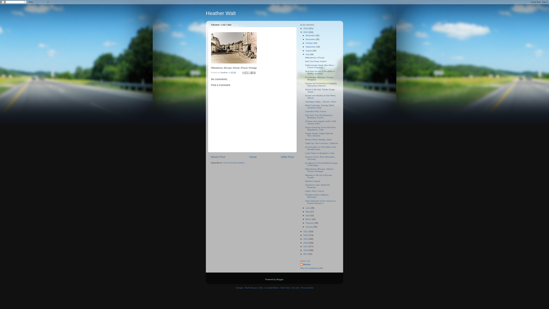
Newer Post (218, 156)
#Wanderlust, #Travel (314, 58)
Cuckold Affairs (272, 288)
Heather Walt (221, 13)
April (308, 215)
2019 (306, 239)
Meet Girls (285, 288)
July (308, 54)
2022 (306, 32)
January (310, 227)
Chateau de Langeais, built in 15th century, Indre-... (320, 122)
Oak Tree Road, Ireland (315, 61)
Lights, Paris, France (314, 191)
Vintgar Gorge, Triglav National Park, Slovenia (319, 134)
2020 (306, 235)
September (311, 47)
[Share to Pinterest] (254, 72)
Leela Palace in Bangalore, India (319, 153)
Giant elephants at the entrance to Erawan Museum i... (320, 202)
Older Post (287, 156)
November (311, 39)
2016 (306, 250)
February (310, 223)
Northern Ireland (312, 181)
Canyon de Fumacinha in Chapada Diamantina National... (321, 84)
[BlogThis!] (246, 72)
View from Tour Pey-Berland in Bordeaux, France (319, 116)
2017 (306, 247)
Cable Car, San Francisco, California (321, 143)
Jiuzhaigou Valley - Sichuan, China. (321, 102)
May (308, 212)
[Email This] (243, 72)
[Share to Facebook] (251, 72)
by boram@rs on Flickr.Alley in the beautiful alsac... (320, 148)
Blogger (280, 279)
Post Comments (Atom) (233, 163)
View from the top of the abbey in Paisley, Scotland (320, 72)
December (311, 35)
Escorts (295, 288)
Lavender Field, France (315, 111)
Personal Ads (307, 288)
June (308, 208)
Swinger (239, 288)
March (309, 219)
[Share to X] (249, 72)
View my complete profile (311, 268)
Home (253, 156)
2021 (306, 231)
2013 (306, 254)
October (310, 43)
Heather (307, 264)
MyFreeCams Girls (254, 288)
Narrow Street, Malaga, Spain (318, 140)
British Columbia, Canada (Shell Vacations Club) (319, 106)
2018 (306, 243)
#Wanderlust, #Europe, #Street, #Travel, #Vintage (319, 170)
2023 (306, 28)
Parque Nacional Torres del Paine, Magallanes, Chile (320, 128)
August (309, 51)
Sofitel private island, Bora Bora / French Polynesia (320, 66)
